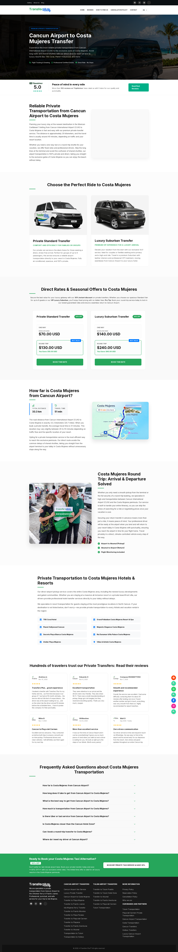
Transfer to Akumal (71, 930)
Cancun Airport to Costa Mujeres (77, 897)
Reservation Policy (129, 893)
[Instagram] (139, 3)
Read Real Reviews (136, 87)
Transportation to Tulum (73, 933)
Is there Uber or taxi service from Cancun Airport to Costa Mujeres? (76, 816)
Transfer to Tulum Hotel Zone (105, 893)
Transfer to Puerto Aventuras (75, 926)
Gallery (29, 2)
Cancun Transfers (129, 926)
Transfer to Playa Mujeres (74, 900)
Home (82, 10)
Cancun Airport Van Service (75, 889)
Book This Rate (60, 362)
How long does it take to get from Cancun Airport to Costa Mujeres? (76, 793)
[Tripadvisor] (149, 3)
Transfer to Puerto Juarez (74, 904)
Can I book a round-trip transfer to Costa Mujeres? (67, 831)
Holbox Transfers (129, 930)
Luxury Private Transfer (73, 893)
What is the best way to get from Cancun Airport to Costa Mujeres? (76, 801)
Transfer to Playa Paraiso (74, 915)
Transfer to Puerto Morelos (75, 911)
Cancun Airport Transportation (134, 919)
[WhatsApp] (173, 689)
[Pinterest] (144, 3)
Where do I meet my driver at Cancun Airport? (65, 839)
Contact (133, 10)
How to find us (102, 10)
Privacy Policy (128, 889)
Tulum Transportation (101, 908)
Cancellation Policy (119, 10)
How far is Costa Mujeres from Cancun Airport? (66, 785)
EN (144, 10)
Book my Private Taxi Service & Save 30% (126, 865)
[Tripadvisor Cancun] (173, 683)
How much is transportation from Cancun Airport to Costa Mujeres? (76, 808)
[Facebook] (135, 3)
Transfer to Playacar (72, 922)
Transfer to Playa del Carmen (75, 919)
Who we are (127, 900)
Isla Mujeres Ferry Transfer (74, 908)
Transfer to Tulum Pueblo (103, 889)
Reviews (90, 10)
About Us (36, 2)
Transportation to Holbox (74, 937)
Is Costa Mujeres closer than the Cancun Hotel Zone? (69, 824)
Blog (42, 2)
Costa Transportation (130, 923)
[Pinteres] (173, 677)
